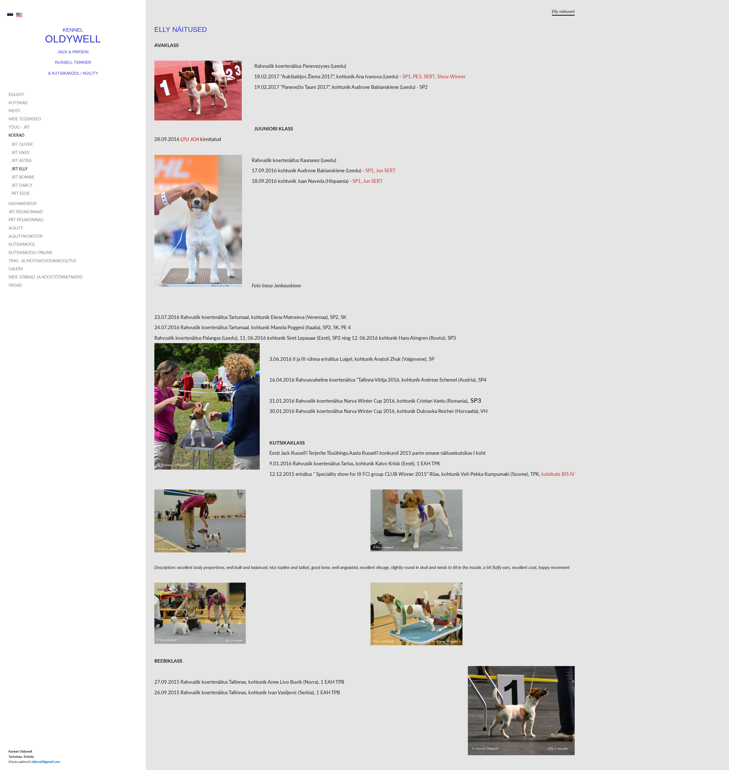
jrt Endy (20, 153)
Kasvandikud (23, 204)
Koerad (16, 136)
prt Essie (20, 194)
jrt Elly (19, 169)
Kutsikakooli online (30, 253)
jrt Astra (21, 161)
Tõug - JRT (19, 128)
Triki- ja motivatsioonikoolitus (42, 261)
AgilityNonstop (25, 237)
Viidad (15, 286)
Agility (16, 228)
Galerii (16, 269)
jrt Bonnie (22, 177)
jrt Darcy (21, 186)
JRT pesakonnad (26, 212)
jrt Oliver (22, 145)
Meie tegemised (25, 119)
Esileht (16, 95)
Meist (14, 111)
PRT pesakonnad (26, 220)
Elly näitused (563, 11)
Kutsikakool (22, 245)
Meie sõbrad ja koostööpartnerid (46, 277)
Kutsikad (18, 103)
